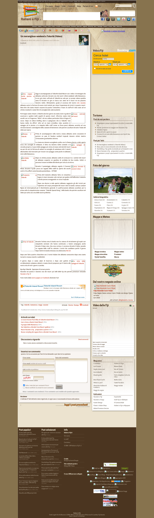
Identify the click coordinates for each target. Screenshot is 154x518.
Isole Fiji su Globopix (121, 400)
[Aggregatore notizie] (105, 468)
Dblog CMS (67, 466)
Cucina (49, 26)
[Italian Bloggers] (101, 477)
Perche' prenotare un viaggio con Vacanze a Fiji (112, 128)
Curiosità (58, 26)
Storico (70, 305)
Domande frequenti (65, 26)
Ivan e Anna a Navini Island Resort (32, 322)
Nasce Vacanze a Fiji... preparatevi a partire (35, 330)
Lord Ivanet (97, 366)
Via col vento (118, 372)
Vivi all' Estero (118, 369)
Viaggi (57, 6)
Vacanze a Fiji (97, 397)
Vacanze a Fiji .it (25, 274)
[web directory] (110, 496)
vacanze (45, 305)
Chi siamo (49, 6)
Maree (116, 257)
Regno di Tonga (112, 208)
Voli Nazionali (23, 452)
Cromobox (96, 363)
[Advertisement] (72, 16)
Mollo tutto (118, 380)
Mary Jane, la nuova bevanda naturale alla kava (112, 147)
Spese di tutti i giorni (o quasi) (106, 132)
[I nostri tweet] (118, 20)
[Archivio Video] (130, 305)
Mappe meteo (119, 252)
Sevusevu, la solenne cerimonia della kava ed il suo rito (28, 446)
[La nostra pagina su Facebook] (102, 20)
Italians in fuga (119, 363)
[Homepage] (31, 18)
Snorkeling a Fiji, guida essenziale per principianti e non (115, 149)
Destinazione (97, 59)
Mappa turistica (100, 252)
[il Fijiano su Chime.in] (113, 20)
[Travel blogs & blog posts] (116, 481)
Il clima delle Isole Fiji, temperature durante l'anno (27, 433)
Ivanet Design (97, 402)
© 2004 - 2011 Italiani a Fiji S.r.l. (73, 445)
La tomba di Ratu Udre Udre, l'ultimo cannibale (27, 457)
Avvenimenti (111, 200)
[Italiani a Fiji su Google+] (107, 20)
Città (96, 202)
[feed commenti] (83, 339)
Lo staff (66, 439)
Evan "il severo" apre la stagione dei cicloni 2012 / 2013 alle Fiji (28, 481)
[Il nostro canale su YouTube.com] (134, 305)
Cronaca (45, 26)
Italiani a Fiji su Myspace (122, 405)
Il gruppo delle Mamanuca (29, 325)
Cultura (53, 26)
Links (64, 6)
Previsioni (117, 254)
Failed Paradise (119, 383)
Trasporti (105, 26)
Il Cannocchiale (119, 402)
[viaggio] (121, 471)
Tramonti (110, 210)
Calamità (40, 26)
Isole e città (79, 26)
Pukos (73, 466)
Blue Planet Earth (99, 380)
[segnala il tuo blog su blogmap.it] (103, 484)
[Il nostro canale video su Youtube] (123, 20)
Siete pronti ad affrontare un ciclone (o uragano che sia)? (50, 480)
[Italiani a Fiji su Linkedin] (128, 20)
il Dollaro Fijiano (102, 130)
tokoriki (26, 305)
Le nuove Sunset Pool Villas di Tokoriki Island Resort (38, 320)
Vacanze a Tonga (98, 400)
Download (73, 26)
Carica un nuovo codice (30, 380)
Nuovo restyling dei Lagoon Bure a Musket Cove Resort (39, 332)
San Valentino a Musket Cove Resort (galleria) (35, 327)
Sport (95, 26)
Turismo (110, 26)
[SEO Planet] (119, 477)
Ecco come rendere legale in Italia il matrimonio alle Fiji (50, 474)
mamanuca (33, 305)
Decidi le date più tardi (103, 69)
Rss (99, 6)
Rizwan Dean (118, 366)
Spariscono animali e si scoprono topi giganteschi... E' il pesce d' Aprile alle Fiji (29, 470)
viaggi (40, 305)
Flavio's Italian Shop (100, 405)
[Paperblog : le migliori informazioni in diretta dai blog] (99, 491)
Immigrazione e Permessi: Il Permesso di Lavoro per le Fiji (50, 451)
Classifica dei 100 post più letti (28, 493)
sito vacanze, (81, 103)
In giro (124, 205)
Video (114, 26)
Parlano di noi (88, 6)
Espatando (117, 397)
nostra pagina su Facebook (40, 278)
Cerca (127, 71)
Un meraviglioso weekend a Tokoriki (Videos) (111, 145)
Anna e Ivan (98, 200)
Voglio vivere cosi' (99, 369)
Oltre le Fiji (90, 26)
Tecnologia (99, 26)
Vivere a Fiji (119, 26)
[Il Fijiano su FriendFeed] (133, 20)
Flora (108, 205)
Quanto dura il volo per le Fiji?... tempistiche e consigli (28, 440)
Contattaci (67, 442)
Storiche (97, 210)
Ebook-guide (97, 375)
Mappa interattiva (101, 254)
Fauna (96, 205)
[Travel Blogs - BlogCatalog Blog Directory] (109, 474)
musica (130, 300)
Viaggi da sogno (98, 390)
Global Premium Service (101, 408)
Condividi (71, 6)
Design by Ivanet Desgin (71, 460)
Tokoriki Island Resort (53, 286)
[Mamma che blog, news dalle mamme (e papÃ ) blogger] (115, 468)
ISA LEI (68, 251)
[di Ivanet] (84, 44)
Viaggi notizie (118, 385)
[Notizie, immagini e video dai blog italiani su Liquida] (111, 491)
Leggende (85, 26)
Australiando (97, 372)
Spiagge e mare (127, 208)
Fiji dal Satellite (100, 257)
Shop (79, 6)
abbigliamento (123, 300)
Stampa (76, 305)
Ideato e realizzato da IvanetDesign (77, 516)
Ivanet (24, 40)
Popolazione (98, 208)
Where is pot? (98, 383)
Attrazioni (34, 26)
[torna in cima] (19, 405)
